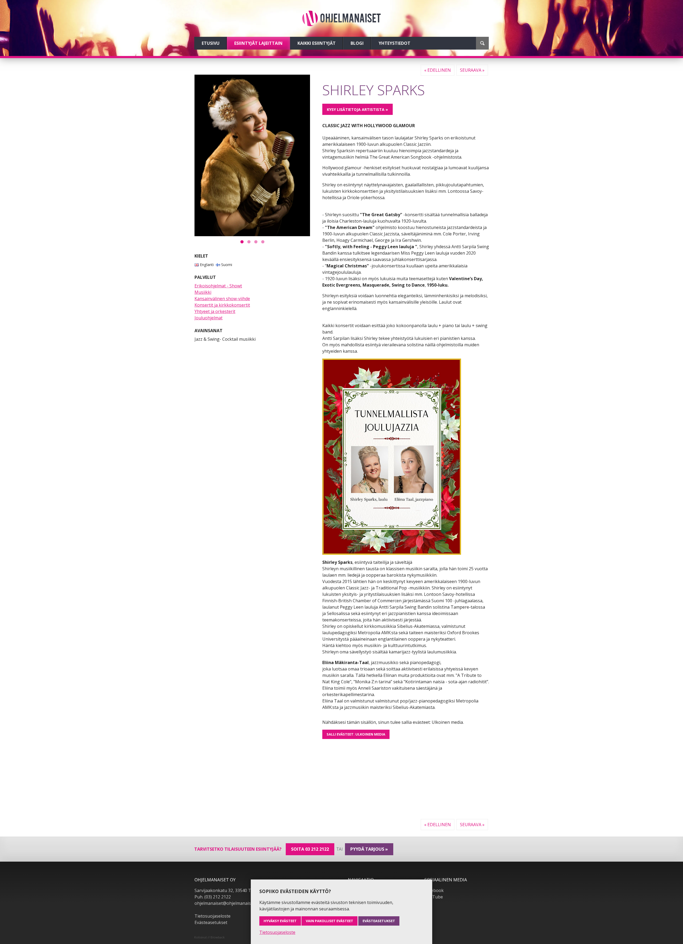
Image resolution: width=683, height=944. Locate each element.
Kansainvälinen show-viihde (222, 299)
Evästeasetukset (210, 922)
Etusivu (211, 43)
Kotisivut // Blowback (209, 937)
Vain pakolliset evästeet (329, 920)
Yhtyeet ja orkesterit (214, 311)
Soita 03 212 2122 (310, 849)
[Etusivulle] (341, 18)
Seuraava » (472, 70)
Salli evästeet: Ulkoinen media (356, 734)
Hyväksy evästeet (280, 920)
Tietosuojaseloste (212, 916)
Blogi (357, 43)
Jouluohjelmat (208, 318)
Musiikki (202, 292)
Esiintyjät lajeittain (258, 43)
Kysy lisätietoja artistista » (357, 109)
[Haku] (482, 43)
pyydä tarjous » (369, 849)
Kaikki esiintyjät (316, 43)
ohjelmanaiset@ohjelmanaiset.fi (226, 903)
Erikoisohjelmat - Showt (218, 286)
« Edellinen (437, 70)
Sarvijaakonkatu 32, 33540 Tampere (230, 890)
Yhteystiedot (394, 43)
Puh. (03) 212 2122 (212, 897)
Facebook (434, 890)
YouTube (433, 897)
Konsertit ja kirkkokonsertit (222, 305)
